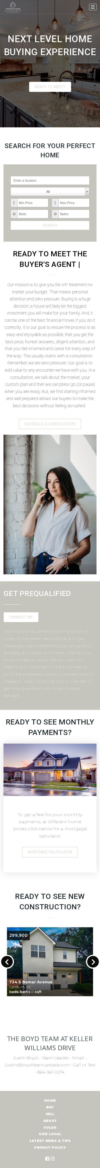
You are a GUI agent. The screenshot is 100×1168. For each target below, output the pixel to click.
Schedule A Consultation (50, 424)
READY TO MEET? (50, 87)
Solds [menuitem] (49, 1127)
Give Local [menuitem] (50, 1134)
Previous (7, 962)
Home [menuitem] (50, 1100)
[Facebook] (47, 1158)
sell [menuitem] (50, 1114)
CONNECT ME (21, 617)
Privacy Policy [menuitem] (50, 1147)
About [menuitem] (50, 1121)
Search (50, 225)
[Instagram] (53, 1158)
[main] (50, 545)
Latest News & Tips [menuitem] (50, 1141)
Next (93, 962)
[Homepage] (12, 7)
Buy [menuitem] (50, 1107)
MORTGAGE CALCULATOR (50, 852)
